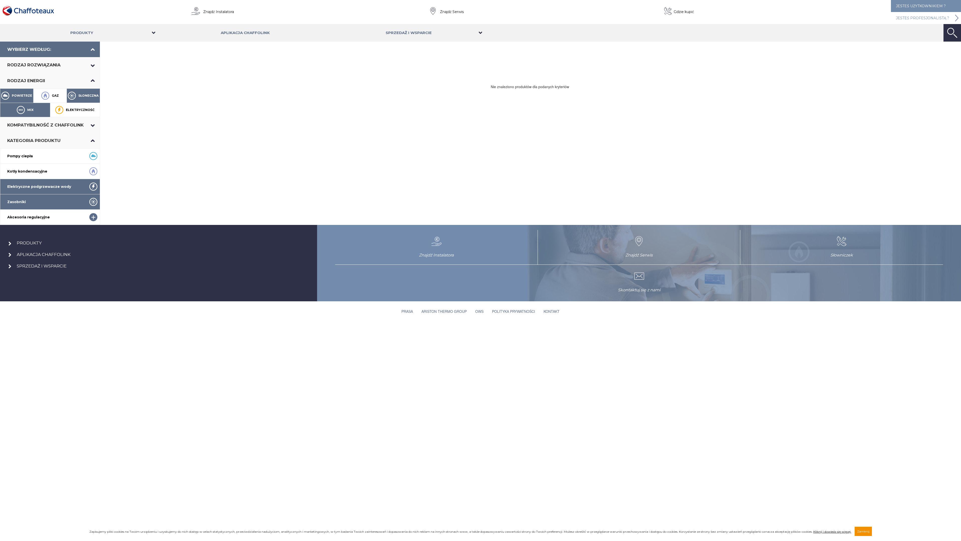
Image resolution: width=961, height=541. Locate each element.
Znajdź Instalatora (218, 12)
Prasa (407, 311)
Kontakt (552, 311)
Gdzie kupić (684, 12)
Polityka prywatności (513, 311)
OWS (479, 311)
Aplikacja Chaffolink (245, 32)
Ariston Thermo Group (444, 311)
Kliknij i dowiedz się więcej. (832, 531)
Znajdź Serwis (452, 12)
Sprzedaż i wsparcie (409, 32)
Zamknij (863, 531)
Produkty (81, 32)
